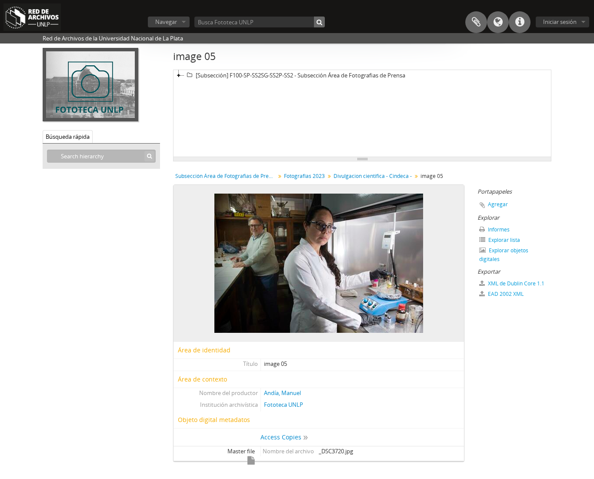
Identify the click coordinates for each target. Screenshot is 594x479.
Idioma (498, 22)
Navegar (166, 22)
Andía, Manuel (282, 393)
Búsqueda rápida (68, 137)
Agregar (498, 204)
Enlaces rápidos (520, 22)
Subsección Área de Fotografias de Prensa (226, 176)
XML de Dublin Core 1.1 (515, 283)
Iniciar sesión (560, 22)
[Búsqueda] (319, 22)
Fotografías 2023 (304, 176)
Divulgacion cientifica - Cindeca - (373, 176)
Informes (498, 229)
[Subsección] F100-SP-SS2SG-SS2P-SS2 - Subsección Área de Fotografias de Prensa (300, 75)
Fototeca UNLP (283, 405)
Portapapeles (476, 22)
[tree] (362, 113)
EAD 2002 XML (505, 294)
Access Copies (280, 437)
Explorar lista (503, 240)
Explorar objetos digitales (503, 255)
